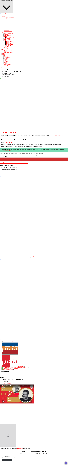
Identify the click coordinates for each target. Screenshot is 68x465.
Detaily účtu (6, 63)
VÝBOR (7, 20)
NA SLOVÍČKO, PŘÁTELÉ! (7, 64)
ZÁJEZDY (6, 47)
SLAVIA (5, 40)
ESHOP (3, 54)
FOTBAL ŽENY (9, 43)
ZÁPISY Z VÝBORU (10, 37)
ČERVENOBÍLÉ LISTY (8, 35)
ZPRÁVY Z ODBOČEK (8, 33)
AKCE (3, 49)
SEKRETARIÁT (7, 38)
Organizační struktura (10, 19)
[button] (65, 462)
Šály (5, 55)
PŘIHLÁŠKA (4, 27)
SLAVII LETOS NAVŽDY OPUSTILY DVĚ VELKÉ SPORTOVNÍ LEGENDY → (14, 163)
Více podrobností (7, 383)
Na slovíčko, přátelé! (57, 135)
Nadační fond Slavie (5, 65)
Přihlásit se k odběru (7, 459)
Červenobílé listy (7, 57)
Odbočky (8, 21)
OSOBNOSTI (6, 34)
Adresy (5, 62)
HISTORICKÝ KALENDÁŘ (9, 52)
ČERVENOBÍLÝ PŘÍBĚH (8, 28)
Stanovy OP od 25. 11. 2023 (11, 22)
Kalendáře (6, 58)
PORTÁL (3, 53)
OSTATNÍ (6, 48)
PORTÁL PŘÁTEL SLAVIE (34, 256)
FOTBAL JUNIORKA (10, 42)
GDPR (5, 26)
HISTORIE (6, 23)
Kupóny (5, 59)
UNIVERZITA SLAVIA (8, 45)
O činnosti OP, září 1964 (10, 25)
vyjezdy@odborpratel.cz (6, 150)
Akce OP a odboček (8, 50)
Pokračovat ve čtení (34, 462)
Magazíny (6, 56)
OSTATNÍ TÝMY (9, 44)
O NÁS (3, 16)
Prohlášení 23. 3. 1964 (10, 24)
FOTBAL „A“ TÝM (9, 41)
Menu (1, 14)
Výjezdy (5, 51)
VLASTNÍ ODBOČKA (8, 31)
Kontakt (7, 18)
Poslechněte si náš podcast (8, 132)
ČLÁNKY (4, 32)
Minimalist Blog (20, 448)
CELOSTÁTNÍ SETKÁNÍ (8, 46)
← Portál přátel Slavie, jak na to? (6, 162)
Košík (5, 60)
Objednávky (6, 61)
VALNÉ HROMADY (8, 39)
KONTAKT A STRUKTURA (9, 17)
